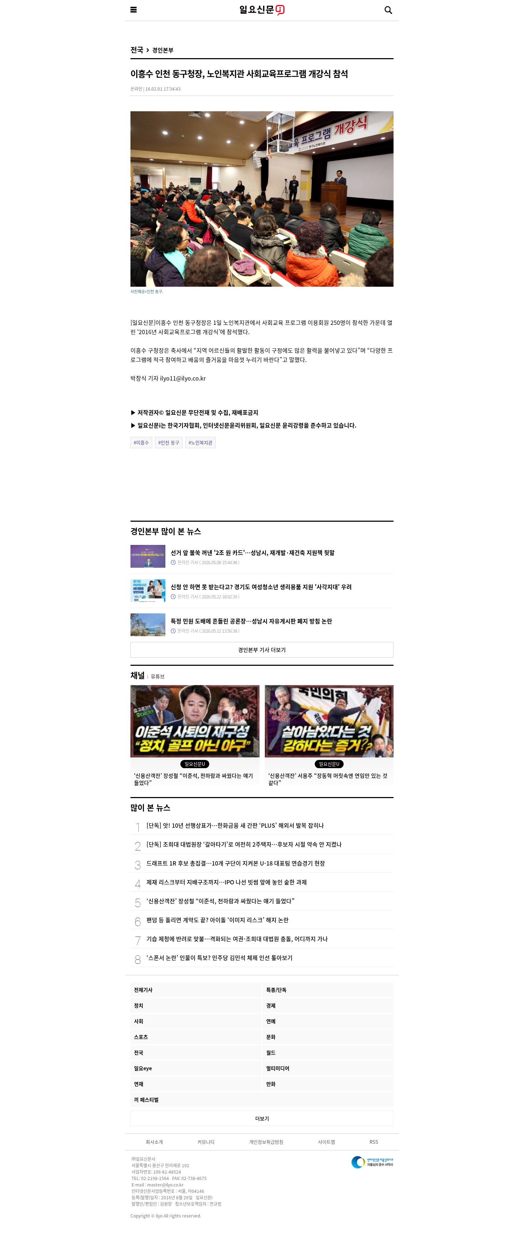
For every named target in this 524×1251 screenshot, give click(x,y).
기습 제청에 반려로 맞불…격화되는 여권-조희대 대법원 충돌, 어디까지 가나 (237, 939)
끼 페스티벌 (146, 1099)
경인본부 (163, 50)
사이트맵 (326, 1141)
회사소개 (154, 1141)
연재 (138, 1083)
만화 (271, 1083)
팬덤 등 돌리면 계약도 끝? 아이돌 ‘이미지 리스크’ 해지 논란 (218, 920)
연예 (271, 1021)
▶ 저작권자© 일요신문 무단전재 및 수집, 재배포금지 (194, 412)
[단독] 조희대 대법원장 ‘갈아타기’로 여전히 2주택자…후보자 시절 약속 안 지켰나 (244, 844)
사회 (138, 1021)
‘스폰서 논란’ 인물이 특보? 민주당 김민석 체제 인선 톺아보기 (220, 957)
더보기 (262, 1118)
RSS (374, 1141)
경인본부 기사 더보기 (262, 649)
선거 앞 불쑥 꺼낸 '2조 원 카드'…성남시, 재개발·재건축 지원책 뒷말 (253, 552)
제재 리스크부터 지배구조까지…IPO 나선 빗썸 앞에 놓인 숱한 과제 (227, 882)
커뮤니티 (206, 1141)
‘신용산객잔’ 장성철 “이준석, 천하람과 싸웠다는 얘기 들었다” (220, 901)
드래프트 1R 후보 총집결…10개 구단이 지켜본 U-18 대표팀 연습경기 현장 (236, 863)
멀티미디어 (277, 1068)
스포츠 (141, 1036)
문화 (271, 1036)
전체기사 (143, 989)
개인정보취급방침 (266, 1141)
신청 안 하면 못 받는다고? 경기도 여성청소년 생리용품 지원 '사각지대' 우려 (261, 586)
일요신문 (262, 10)
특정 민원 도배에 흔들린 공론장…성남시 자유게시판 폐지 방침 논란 (251, 621)
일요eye (143, 1068)
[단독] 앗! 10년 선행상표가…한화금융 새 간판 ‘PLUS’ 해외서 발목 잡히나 (235, 825)
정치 (138, 1005)
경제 (271, 1005)
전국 (136, 50)
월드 (271, 1052)
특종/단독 (276, 989)
